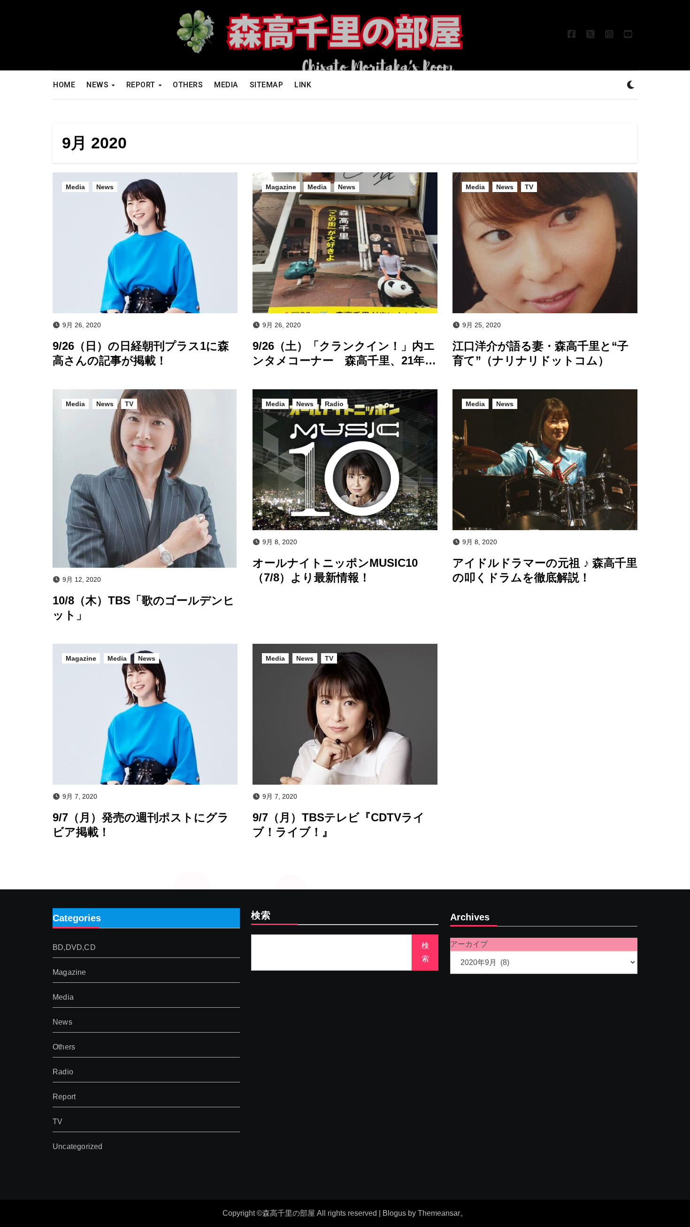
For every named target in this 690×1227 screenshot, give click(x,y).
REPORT (142, 84)
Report (64, 1097)
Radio (334, 404)
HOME (64, 84)
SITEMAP (267, 84)
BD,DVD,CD (74, 947)
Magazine (281, 187)
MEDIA (226, 84)
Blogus (394, 1213)
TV (529, 187)
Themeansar (439, 1213)
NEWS (98, 84)
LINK (302, 84)
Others (64, 1047)
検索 (261, 916)
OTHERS (188, 84)
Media (75, 187)
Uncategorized (78, 1146)
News (105, 187)
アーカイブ (469, 944)
